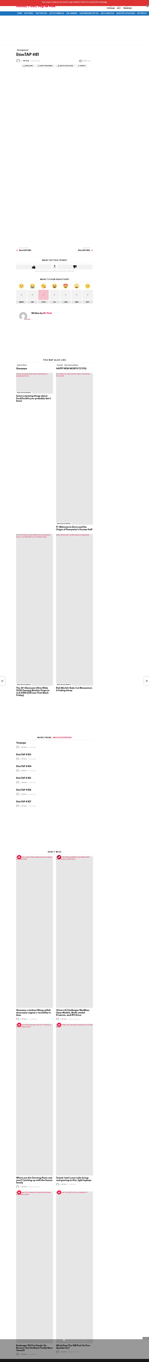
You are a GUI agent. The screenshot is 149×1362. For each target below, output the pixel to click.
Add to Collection (66, 65)
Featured (60, 365)
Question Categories (125, 13)
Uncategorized (62, 738)
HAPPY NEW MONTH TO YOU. (71, 369)
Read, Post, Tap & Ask (36, 6)
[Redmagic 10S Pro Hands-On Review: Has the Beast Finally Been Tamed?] (34, 1267)
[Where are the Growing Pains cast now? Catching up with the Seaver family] (34, 1100)
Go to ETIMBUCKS (56, 13)
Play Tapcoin (41, 13)
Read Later (29, 65)
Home (19, 13)
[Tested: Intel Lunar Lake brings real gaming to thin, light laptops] (74, 1100)
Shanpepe (21, 369)
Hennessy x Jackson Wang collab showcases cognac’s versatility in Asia (33, 1012)
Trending (127, 8)
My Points (28, 13)
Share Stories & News (71, 365)
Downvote (74, 267)
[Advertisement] (74, 31)
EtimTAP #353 (23, 755)
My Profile (142, 13)
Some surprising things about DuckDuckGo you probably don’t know (33, 398)
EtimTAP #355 (23, 778)
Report (82, 65)
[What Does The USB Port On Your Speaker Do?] (74, 1267)
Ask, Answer (71, 13)
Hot (119, 8)
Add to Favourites (46, 65)
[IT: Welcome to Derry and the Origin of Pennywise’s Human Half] (74, 449)
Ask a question (107, 13)
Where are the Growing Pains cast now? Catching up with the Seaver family (34, 1180)
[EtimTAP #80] (2, 681)
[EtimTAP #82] (146, 681)
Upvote (33, 267)
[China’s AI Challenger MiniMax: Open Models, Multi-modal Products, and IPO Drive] (74, 932)
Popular (111, 8)
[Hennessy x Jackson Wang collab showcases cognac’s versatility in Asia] (34, 932)
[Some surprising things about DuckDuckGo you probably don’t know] (34, 383)
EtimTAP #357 (23, 802)
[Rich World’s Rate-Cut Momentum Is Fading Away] (74, 610)
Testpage (21, 743)
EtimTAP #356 (23, 790)
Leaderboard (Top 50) (88, 13)
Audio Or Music (22, 365)
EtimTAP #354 (23, 766)
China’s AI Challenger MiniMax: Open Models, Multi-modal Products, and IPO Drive (73, 1012)
